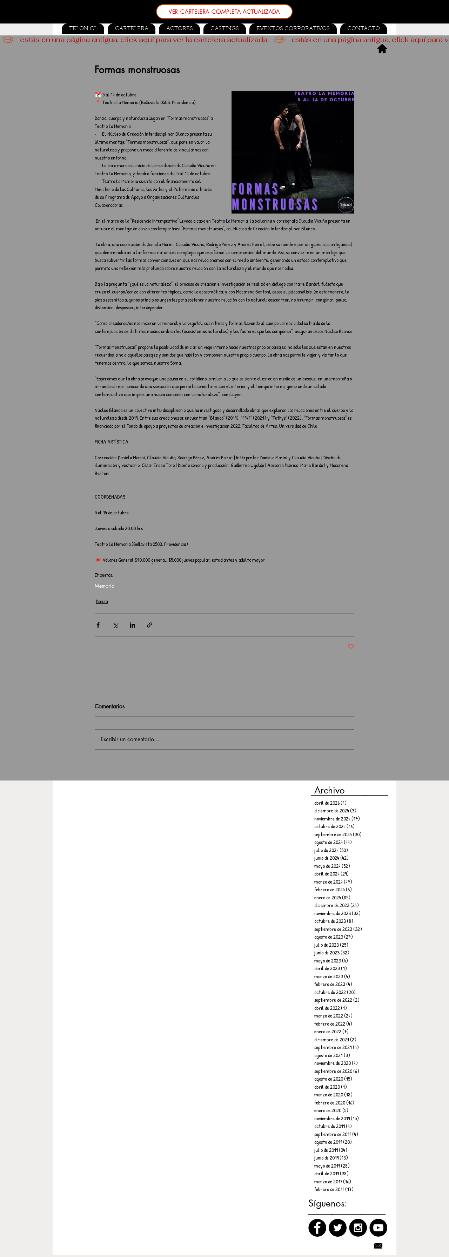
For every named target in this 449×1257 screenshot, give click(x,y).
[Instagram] (358, 1228)
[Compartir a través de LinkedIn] (132, 625)
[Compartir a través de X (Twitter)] (115, 625)
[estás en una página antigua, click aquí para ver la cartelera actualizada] (224, 39)
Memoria (104, 586)
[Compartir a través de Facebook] (98, 625)
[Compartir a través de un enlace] (149, 625)
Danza (102, 601)
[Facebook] (317, 1228)
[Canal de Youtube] (378, 1228)
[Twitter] (338, 1228)
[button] (224, 28)
